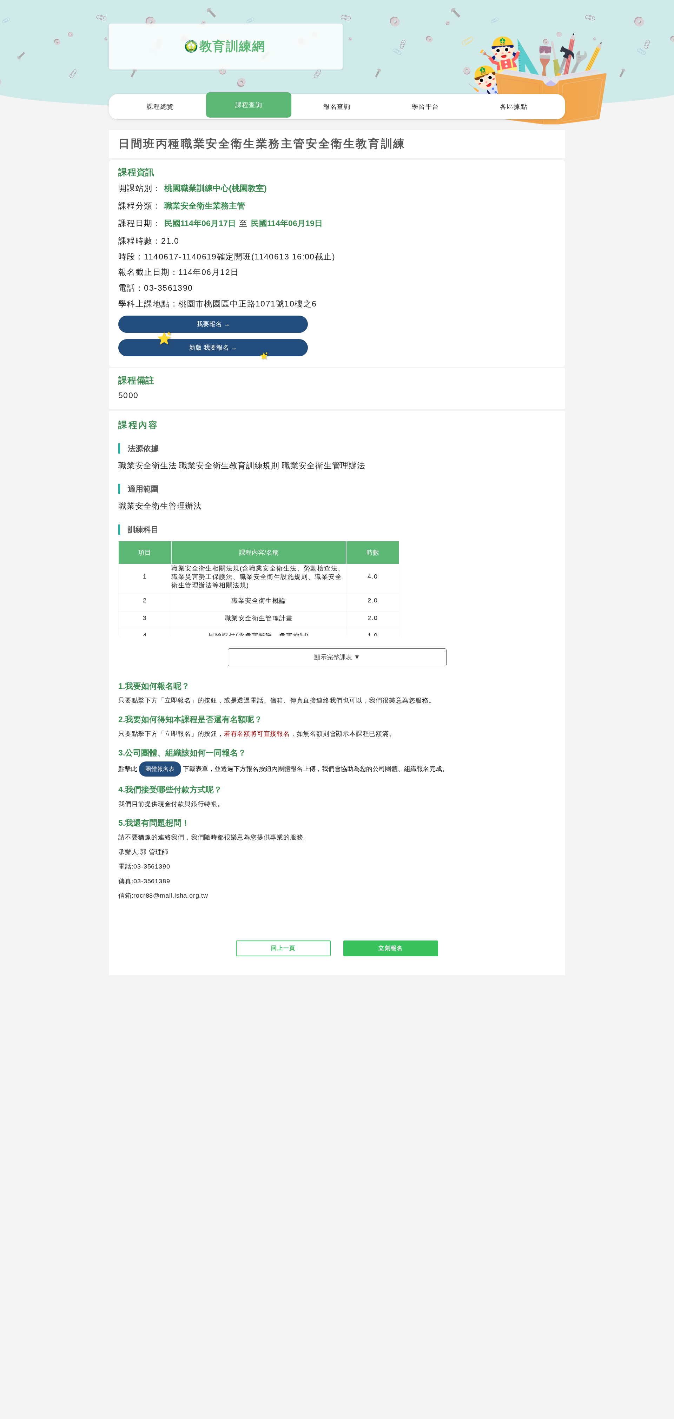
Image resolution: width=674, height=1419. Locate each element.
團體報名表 (160, 769)
